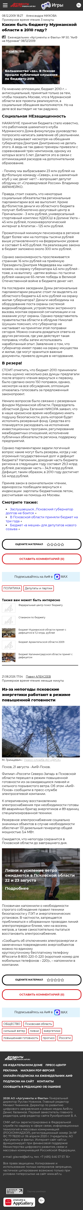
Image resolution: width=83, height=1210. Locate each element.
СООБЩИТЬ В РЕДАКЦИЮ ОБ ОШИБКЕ (32, 1086)
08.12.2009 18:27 (12, 15)
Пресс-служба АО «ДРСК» (42, 760)
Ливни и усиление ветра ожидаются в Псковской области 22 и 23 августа (40, 875)
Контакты (45, 1081)
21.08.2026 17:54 (12, 676)
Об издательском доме (22, 1065)
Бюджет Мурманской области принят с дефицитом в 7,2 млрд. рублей (42, 631)
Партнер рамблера (36, 1191)
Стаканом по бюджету (32, 617)
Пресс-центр (56, 1065)
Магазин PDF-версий (38, 1070)
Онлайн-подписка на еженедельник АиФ (37, 1076)
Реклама (10, 1070)
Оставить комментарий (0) (41, 559)
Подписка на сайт (18, 1081)
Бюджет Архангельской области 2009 (41, 642)
